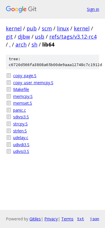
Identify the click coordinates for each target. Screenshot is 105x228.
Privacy (51, 219)
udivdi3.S (21, 144)
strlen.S (20, 131)
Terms (67, 219)
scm (47, 28)
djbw (24, 36)
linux (63, 28)
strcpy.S (20, 124)
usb (39, 36)
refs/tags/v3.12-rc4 (73, 36)
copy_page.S (24, 75)
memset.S (22, 103)
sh (34, 44)
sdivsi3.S (21, 117)
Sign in (93, 9)
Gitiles (35, 219)
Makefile (21, 89)
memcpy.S (23, 96)
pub (32, 28)
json (94, 218)
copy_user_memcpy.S (33, 82)
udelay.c (20, 137)
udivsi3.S (21, 151)
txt (80, 218)
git (9, 36)
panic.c (19, 110)
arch (21, 44)
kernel (14, 28)
